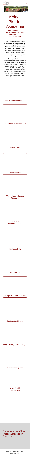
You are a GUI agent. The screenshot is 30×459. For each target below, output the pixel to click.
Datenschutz (16, 451)
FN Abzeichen (15, 272)
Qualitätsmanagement (15, 368)
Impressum (8, 451)
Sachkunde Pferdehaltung (15, 100)
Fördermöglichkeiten (15, 321)
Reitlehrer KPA (15, 249)
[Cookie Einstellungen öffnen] (2, 457)
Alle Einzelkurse (15, 147)
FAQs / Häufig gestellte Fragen (15, 344)
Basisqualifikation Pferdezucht (15, 296)
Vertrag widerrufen (14, 453)
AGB (22, 451)
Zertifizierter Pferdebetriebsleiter (15, 223)
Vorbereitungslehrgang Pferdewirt (15, 197)
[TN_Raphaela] (12, 414)
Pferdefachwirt (15, 173)
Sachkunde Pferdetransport (15, 124)
